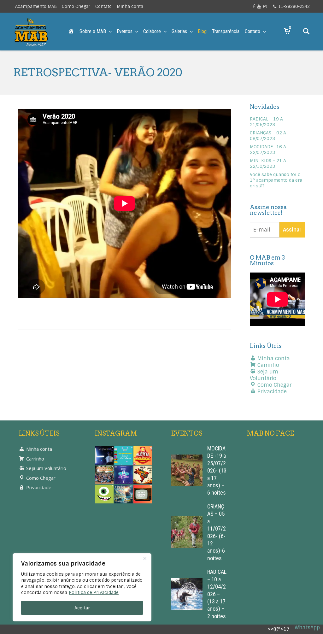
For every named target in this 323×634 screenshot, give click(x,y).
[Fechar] (145, 558)
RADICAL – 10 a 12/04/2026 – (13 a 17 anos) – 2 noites (216, 593)
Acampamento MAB (36, 6)
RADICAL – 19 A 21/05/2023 (266, 121)
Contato (103, 6)
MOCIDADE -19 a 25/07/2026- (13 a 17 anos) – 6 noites (216, 470)
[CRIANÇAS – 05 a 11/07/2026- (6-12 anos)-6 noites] (187, 532)
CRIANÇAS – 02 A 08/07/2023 (268, 135)
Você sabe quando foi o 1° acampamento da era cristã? (276, 180)
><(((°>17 (279, 629)
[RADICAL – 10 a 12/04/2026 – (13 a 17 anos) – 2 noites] (187, 594)
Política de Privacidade (94, 592)
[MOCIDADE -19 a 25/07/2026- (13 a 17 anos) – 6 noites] (187, 470)
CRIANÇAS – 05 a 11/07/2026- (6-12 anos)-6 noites (216, 532)
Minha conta (130, 6)
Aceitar (82, 608)
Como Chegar (76, 6)
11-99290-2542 (294, 6)
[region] (82, 587)
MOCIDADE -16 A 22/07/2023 (268, 149)
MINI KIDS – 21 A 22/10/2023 (268, 163)
